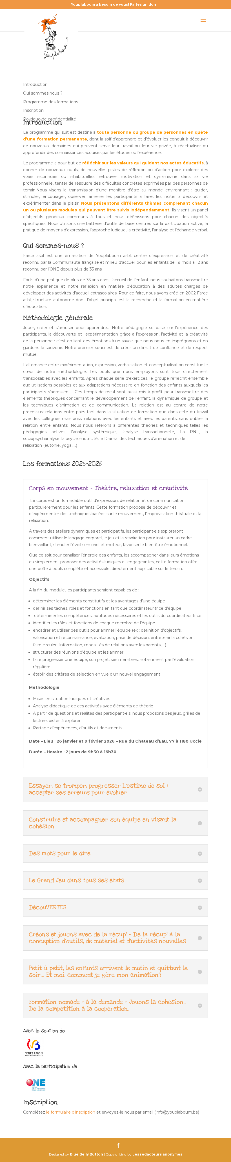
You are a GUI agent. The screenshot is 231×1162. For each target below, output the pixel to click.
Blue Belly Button (86, 1154)
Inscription (33, 110)
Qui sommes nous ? (43, 93)
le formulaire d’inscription (70, 1112)
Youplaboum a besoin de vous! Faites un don (113, 4)
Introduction (35, 84)
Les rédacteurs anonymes (157, 1154)
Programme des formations (50, 101)
